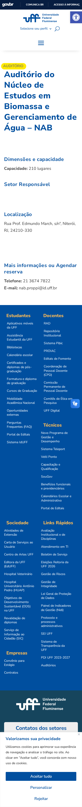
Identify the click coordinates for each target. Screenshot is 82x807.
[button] (76, 17)
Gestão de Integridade (49, 584)
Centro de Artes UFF (18, 554)
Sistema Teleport (53, 449)
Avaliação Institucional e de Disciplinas (53, 535)
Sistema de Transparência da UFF (53, 646)
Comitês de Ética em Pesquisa (58, 401)
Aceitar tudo (41, 776)
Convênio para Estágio (14, 663)
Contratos (11, 673)
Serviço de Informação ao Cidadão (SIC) (14, 634)
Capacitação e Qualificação (50, 467)
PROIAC (50, 351)
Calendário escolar (20, 355)
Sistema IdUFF (17, 442)
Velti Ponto (49, 457)
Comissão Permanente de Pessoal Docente (55, 387)
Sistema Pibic (53, 343)
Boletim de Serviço (54, 554)
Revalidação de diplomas (14, 620)
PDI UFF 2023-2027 (55, 658)
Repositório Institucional (52, 333)
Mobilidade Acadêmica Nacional (21, 401)
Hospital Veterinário (18, 574)
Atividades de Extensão (13, 533)
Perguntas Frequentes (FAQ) (19, 425)
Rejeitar (41, 798)
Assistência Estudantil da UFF (19, 337)
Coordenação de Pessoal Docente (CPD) (55, 370)
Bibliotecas (14, 347)
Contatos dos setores (41, 728)
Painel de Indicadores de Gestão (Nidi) (56, 608)
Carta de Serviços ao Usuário (18, 544)
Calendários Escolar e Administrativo (56, 498)
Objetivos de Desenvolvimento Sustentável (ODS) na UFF (17, 604)
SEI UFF (47, 634)
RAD (47, 323)
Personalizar (41, 787)
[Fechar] (79, 734)
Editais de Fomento (57, 359)
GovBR (7, 5)
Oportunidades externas (17, 413)
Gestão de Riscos (53, 574)
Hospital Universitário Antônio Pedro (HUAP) (19, 586)
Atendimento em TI (54, 547)
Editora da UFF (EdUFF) (14, 564)
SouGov (46, 477)
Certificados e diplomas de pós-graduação (19, 367)
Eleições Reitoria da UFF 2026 (54, 564)
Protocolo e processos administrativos (52, 622)
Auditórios (48, 665)
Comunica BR (35, 4)
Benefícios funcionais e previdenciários (56, 486)
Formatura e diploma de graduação (21, 381)
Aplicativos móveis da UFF (20, 325)
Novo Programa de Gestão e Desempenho (54, 437)
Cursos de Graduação (22, 391)
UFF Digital (52, 411)
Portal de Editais (18, 435)
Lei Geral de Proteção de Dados (56, 596)
